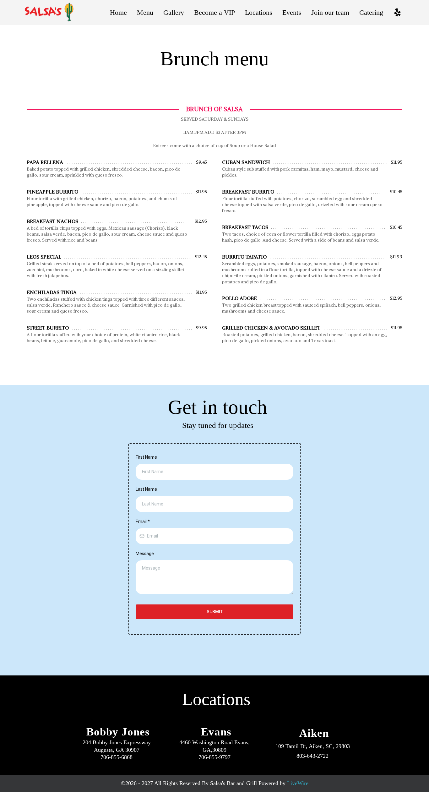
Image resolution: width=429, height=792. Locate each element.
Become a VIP (214, 12)
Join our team (330, 12)
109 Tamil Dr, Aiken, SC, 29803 (312, 746)
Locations (258, 12)
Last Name (146, 489)
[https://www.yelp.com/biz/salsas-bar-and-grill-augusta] (397, 12)
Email (143, 521)
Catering (371, 12)
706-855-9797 (214, 757)
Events (291, 12)
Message (145, 553)
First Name (146, 457)
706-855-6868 (116, 757)
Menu (145, 12)
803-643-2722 (312, 756)
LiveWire (297, 783)
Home (118, 12)
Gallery (173, 12)
